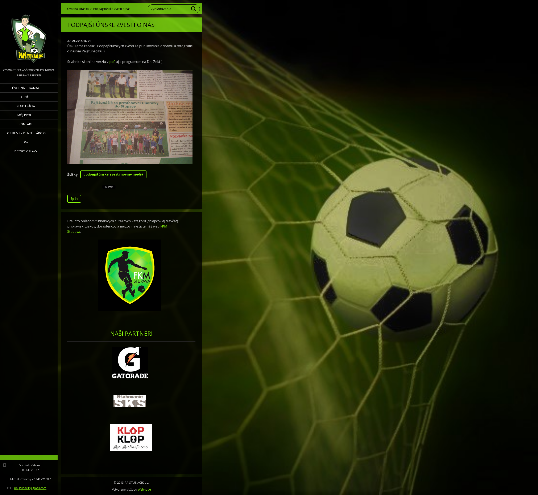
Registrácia (25, 106)
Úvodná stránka (25, 88)
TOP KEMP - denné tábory (25, 133)
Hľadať (193, 9)
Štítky (72, 174)
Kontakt (26, 124)
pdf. (112, 61)
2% (26, 142)
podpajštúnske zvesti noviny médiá (113, 174)
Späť (74, 198)
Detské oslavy (25, 151)
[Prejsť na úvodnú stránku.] (29, 34)
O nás (25, 97)
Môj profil (25, 115)
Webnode (144, 489)
